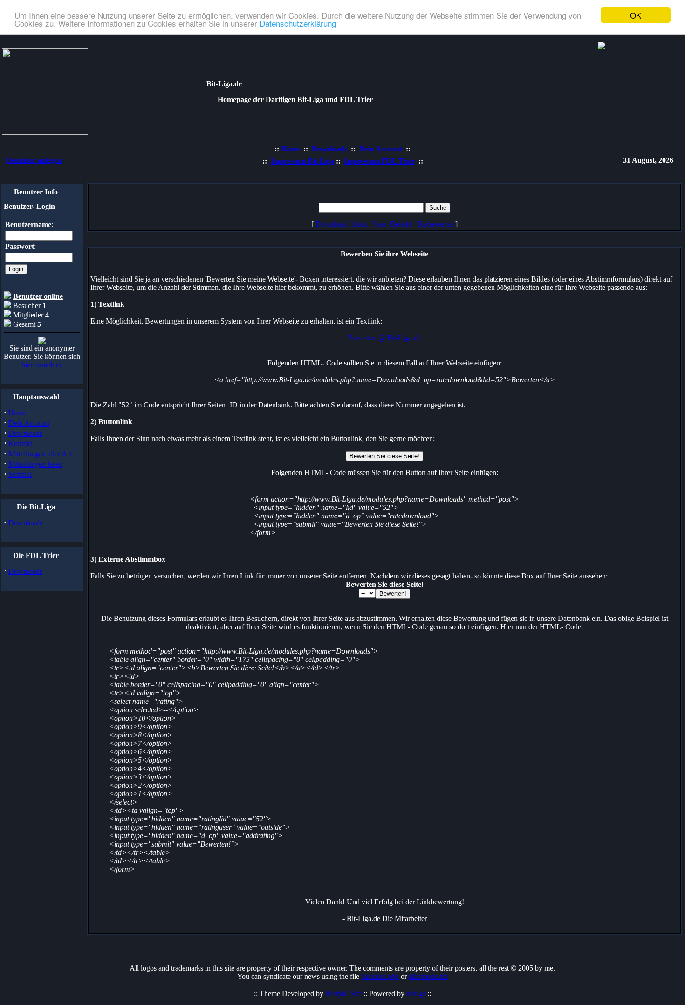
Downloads (25, 433)
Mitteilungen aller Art (39, 454)
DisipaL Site (343, 994)
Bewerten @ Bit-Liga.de (384, 338)
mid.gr (415, 994)
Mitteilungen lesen (35, 464)
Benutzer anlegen (34, 160)
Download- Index (341, 224)
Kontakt (20, 443)
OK (635, 15)
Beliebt (400, 224)
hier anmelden (42, 365)
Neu (379, 224)
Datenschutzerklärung (298, 23)
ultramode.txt (428, 976)
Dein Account (28, 423)
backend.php (380, 976)
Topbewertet (435, 224)
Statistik (20, 474)
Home (17, 413)
